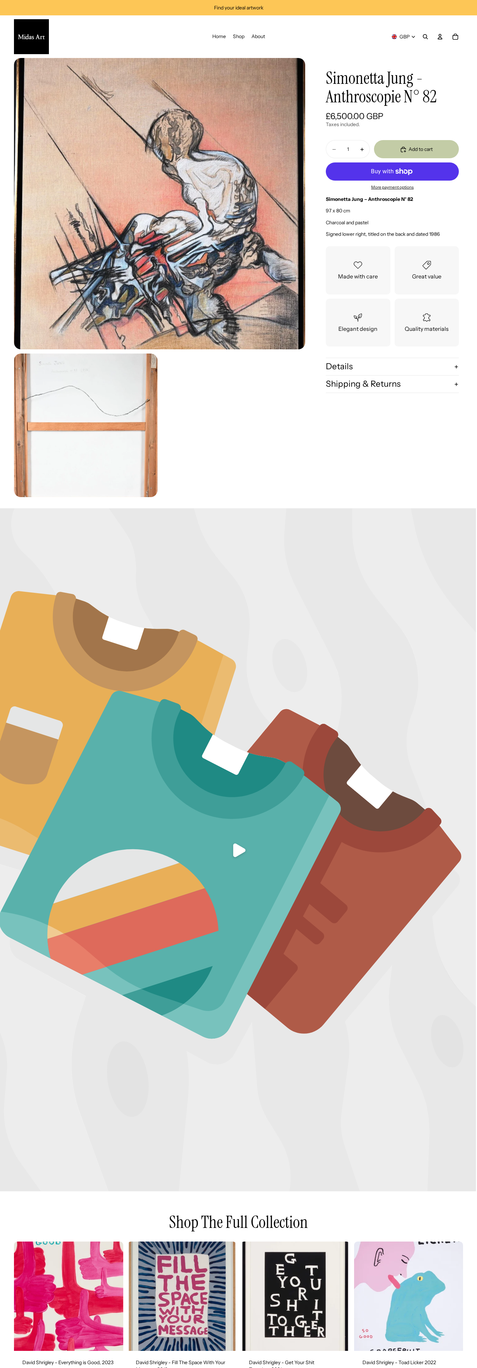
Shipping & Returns (363, 384)
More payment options (392, 187)
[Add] (112, 1340)
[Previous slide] (24, 1296)
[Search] (425, 36)
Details (339, 367)
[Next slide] (112, 1296)
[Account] (440, 36)
